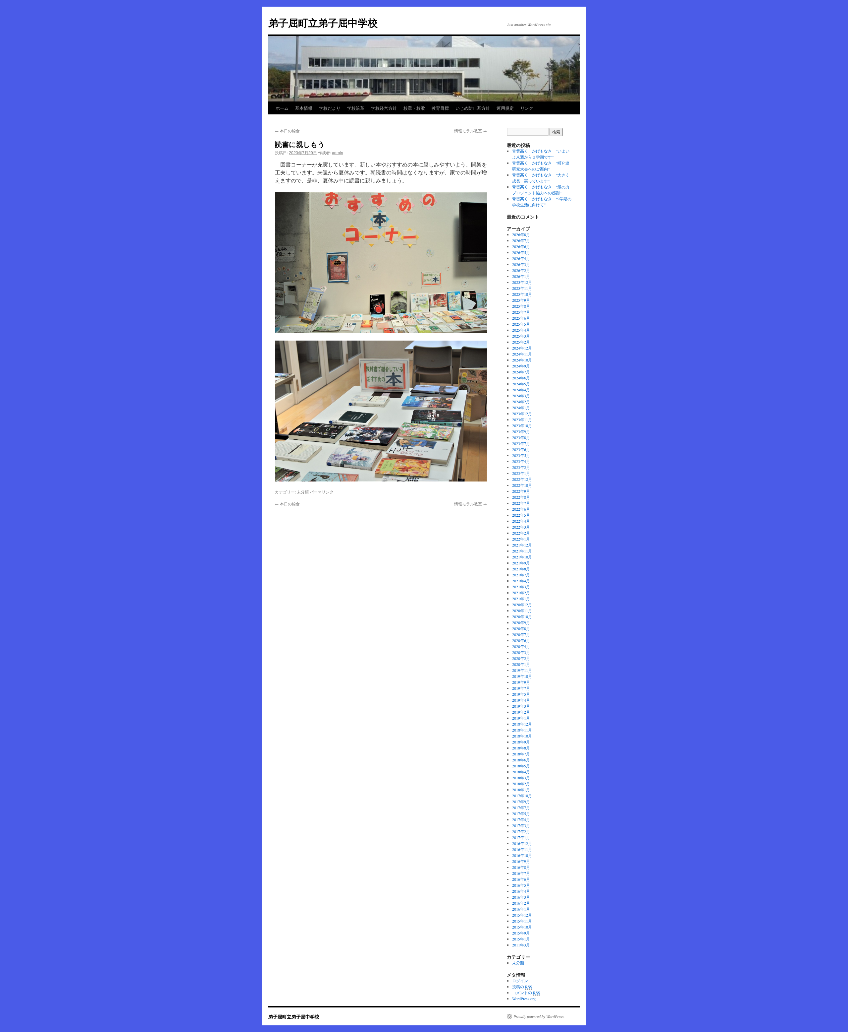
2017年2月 (521, 831)
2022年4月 (521, 521)
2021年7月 (521, 574)
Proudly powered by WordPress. (539, 1016)
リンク (526, 108)
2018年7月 (521, 753)
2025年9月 (521, 300)
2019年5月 (521, 694)
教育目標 (440, 108)
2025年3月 (521, 336)
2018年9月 (521, 741)
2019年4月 (521, 700)
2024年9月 (521, 365)
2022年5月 (521, 515)
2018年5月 (521, 765)
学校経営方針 (384, 108)
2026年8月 (521, 234)
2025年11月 (522, 288)
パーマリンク (322, 491)
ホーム (282, 108)
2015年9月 (521, 932)
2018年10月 (522, 736)
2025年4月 (521, 330)
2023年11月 (522, 419)
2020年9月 (521, 622)
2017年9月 (521, 801)
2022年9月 (521, 491)
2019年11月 (522, 670)
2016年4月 (521, 891)
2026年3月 (521, 264)
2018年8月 (521, 747)
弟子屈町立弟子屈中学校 (323, 22)
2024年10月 (522, 359)
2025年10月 (522, 294)
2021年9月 (521, 562)
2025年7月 (521, 312)
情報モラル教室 (470, 130)
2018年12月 (522, 724)
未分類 (303, 491)
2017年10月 (522, 795)
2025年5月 (521, 324)
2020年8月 (521, 628)
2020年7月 (521, 634)
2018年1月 (521, 789)
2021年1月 (521, 598)
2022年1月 (521, 539)
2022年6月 (521, 509)
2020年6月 (521, 640)
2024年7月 (521, 371)
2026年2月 (521, 270)
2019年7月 (521, 688)
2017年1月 (521, 837)
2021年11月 (522, 550)
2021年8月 (521, 568)
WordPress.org (524, 998)
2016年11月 (522, 849)
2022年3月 (521, 527)
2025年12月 (522, 282)
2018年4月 (521, 771)
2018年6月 (521, 759)
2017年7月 (521, 807)
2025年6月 (521, 318)
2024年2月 (521, 401)
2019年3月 (521, 706)
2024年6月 (521, 377)
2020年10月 (522, 616)
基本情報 (303, 108)
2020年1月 (521, 664)
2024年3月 (521, 395)
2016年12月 (522, 843)
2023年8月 (521, 437)
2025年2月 (521, 342)
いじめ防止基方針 (472, 108)
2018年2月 (521, 783)
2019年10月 (522, 676)
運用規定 (505, 108)
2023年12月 (522, 413)
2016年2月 (521, 903)
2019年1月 (521, 718)
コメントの (526, 992)
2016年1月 (521, 909)
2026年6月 (521, 246)
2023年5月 (521, 455)
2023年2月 (521, 467)
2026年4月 (521, 258)
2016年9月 (521, 861)
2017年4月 (521, 819)
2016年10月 (522, 855)
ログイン (520, 980)
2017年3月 (521, 825)
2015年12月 (522, 915)
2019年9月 (521, 682)
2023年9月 (521, 431)
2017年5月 (521, 813)
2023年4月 (521, 461)
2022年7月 (521, 503)
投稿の (522, 986)
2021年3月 (521, 586)
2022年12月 (522, 479)
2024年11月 (522, 353)
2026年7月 (521, 240)
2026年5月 (521, 252)
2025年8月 (521, 306)
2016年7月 (521, 873)
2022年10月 (522, 485)
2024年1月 (521, 407)
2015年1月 (521, 938)
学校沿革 (355, 108)
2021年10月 (522, 556)
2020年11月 (522, 610)
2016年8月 (521, 867)
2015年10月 (522, 927)
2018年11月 (522, 730)
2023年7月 (521, 443)
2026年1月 (521, 276)
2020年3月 (521, 652)
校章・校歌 (414, 108)
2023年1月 (521, 473)
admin (337, 152)
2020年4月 (521, 646)
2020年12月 (522, 604)
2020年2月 (521, 658)
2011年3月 (521, 944)
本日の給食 (287, 130)
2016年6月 (521, 879)
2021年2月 (521, 592)
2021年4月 (521, 580)
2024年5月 (521, 383)
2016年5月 (521, 885)
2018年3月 (521, 777)
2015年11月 (522, 921)
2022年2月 (521, 533)
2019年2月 (521, 712)
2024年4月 (521, 389)
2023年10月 (522, 425)
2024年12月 (522, 348)
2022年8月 (521, 497)
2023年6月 (521, 449)
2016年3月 (521, 897)
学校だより (330, 108)
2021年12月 (522, 545)
